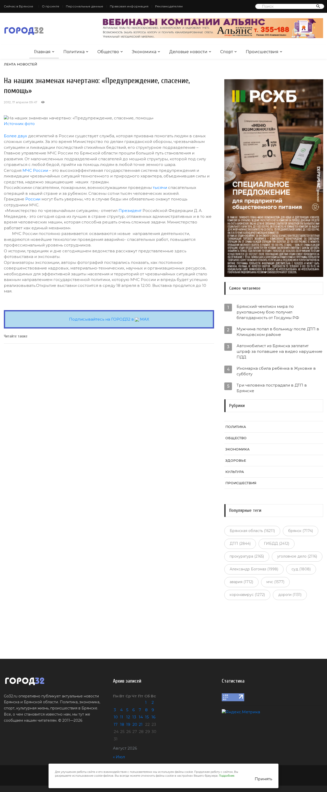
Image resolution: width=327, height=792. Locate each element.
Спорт (226, 51)
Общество (108, 51)
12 (128, 717)
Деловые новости (188, 51)
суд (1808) (301, 569)
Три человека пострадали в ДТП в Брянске (272, 388)
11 (121, 717)
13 (134, 717)
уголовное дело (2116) (297, 556)
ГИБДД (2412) (276, 543)
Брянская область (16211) (252, 530)
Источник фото (19, 123)
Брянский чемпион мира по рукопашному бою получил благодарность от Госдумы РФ (268, 312)
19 (128, 724)
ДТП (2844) (240, 543)
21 (141, 724)
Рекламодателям (169, 6)
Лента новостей (20, 64)
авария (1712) (241, 582)
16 (153, 717)
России (32, 199)
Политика (74, 51)
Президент (130, 210)
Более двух (15, 135)
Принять (263, 778)
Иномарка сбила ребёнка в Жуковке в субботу (276, 371)
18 (122, 724)
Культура (234, 472)
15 (147, 717)
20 (134, 724)
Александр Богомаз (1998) (254, 569)
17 (116, 724)
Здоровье (235, 460)
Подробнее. (227, 775)
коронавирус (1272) (247, 594)
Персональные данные (84, 6)
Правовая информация (129, 6)
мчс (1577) (275, 582)
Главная (42, 51)
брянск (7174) (300, 530)
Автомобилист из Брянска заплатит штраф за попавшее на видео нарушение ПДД (279, 351)
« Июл (119, 756)
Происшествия (262, 51)
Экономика (144, 51)
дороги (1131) (289, 594)
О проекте (50, 6)
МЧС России (35, 170)
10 (116, 717)
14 (141, 717)
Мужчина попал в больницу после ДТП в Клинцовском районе (278, 331)
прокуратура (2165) (247, 556)
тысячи (160, 187)
